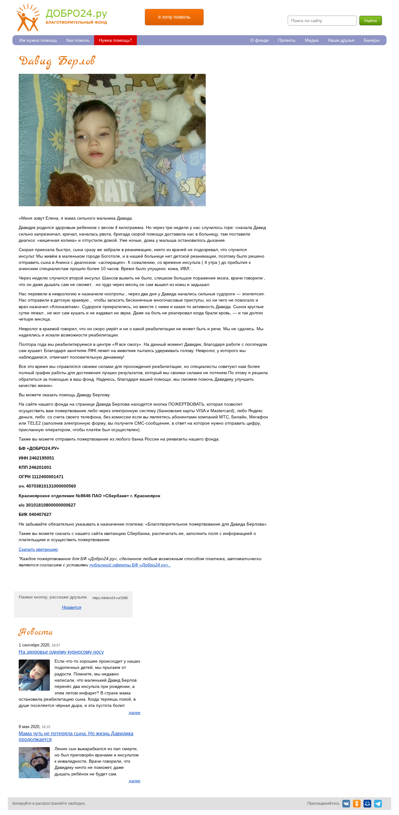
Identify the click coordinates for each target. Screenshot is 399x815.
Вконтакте (346, 804)
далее (134, 712)
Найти (370, 20)
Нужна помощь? (115, 40)
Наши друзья (341, 40)
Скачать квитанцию (38, 549)
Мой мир (367, 804)
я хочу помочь (174, 17)
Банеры (372, 40)
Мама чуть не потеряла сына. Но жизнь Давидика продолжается (76, 736)
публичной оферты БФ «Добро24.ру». (130, 564)
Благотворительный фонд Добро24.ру (62, 17)
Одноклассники (357, 804)
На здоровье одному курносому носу (61, 652)
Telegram (378, 804)
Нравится (71, 607)
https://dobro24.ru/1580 (110, 598)
